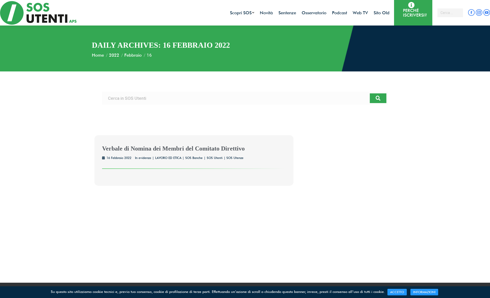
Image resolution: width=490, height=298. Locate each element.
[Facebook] (471, 12)
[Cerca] (378, 98)
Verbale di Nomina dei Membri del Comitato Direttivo (173, 148)
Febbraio (133, 55)
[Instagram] (479, 12)
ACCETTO (397, 292)
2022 (114, 55)
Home (98, 55)
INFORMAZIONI (424, 292)
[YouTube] (486, 12)
